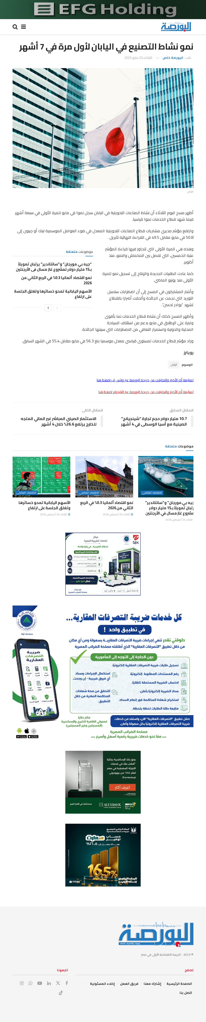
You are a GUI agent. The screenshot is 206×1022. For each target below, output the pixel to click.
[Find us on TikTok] (61, 993)
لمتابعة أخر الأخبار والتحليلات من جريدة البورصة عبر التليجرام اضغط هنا (145, 392)
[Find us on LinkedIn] (49, 983)
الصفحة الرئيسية (179, 984)
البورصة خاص (173, 58)
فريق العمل (129, 984)
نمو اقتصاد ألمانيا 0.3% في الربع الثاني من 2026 (56, 280)
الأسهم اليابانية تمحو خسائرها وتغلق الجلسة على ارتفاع (53, 294)
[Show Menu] (23, 26)
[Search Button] (15, 26)
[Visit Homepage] (176, 27)
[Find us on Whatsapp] (30, 983)
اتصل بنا (186, 993)
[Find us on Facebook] (66, 983)
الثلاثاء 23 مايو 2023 (138, 58)
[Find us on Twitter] (58, 983)
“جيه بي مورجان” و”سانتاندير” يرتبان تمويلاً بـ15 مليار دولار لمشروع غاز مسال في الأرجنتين (54, 266)
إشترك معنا (152, 984)
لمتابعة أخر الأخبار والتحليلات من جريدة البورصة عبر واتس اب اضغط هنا (145, 380)
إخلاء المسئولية (102, 984)
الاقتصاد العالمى (152, 493)
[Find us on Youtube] (39, 983)
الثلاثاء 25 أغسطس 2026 (179, 519)
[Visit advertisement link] (103, 9)
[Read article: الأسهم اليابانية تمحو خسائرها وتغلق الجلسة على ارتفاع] (41, 476)
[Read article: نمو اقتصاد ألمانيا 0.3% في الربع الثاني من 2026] (104, 476)
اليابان (174, 364)
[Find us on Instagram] (22, 983)
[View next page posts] (48, 307)
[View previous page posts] (57, 307)
